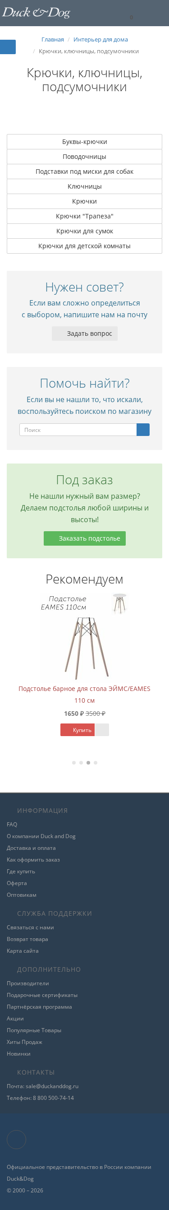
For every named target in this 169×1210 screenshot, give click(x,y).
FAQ (12, 824)
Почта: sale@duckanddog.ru (42, 1086)
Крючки (84, 201)
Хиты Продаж (24, 1042)
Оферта (17, 883)
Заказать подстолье (88, 538)
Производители (28, 983)
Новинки (19, 1053)
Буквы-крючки (84, 141)
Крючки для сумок (84, 231)
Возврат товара (27, 939)
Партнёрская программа (39, 1007)
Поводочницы (84, 156)
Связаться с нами (30, 927)
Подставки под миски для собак (84, 171)
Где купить (21, 871)
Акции (15, 1018)
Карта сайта (23, 951)
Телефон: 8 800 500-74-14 (40, 1098)
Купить (32, 730)
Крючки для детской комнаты (84, 245)
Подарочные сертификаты (42, 995)
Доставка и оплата (31, 848)
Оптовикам (22, 895)
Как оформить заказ (33, 859)
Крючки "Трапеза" (85, 216)
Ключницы (85, 186)
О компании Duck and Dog (41, 836)
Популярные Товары (34, 1030)
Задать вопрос (88, 333)
